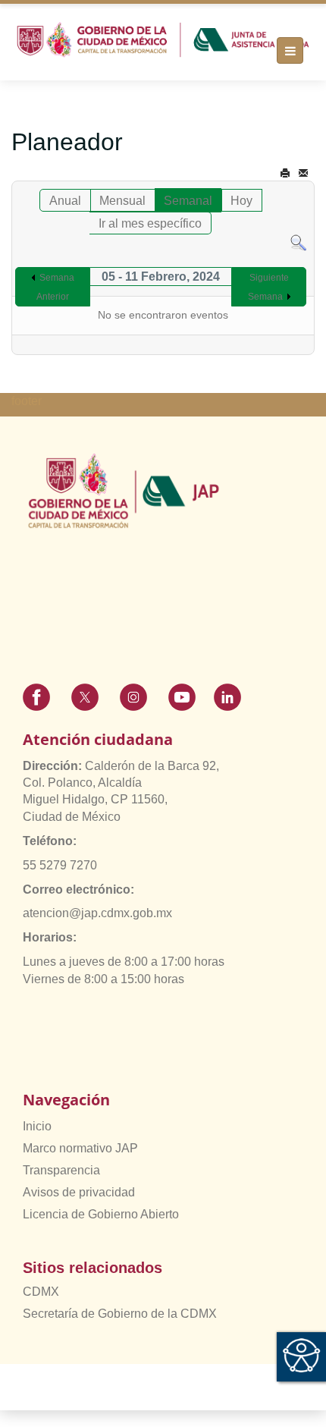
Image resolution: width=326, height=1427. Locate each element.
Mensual (122, 200)
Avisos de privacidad (79, 1192)
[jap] (163, 40)
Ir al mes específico (150, 223)
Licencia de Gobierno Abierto (101, 1214)
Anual (65, 200)
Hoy (241, 200)
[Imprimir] (285, 173)
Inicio (37, 1126)
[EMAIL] (303, 173)
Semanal (188, 200)
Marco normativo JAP (80, 1148)
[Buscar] (298, 242)
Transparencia (61, 1170)
